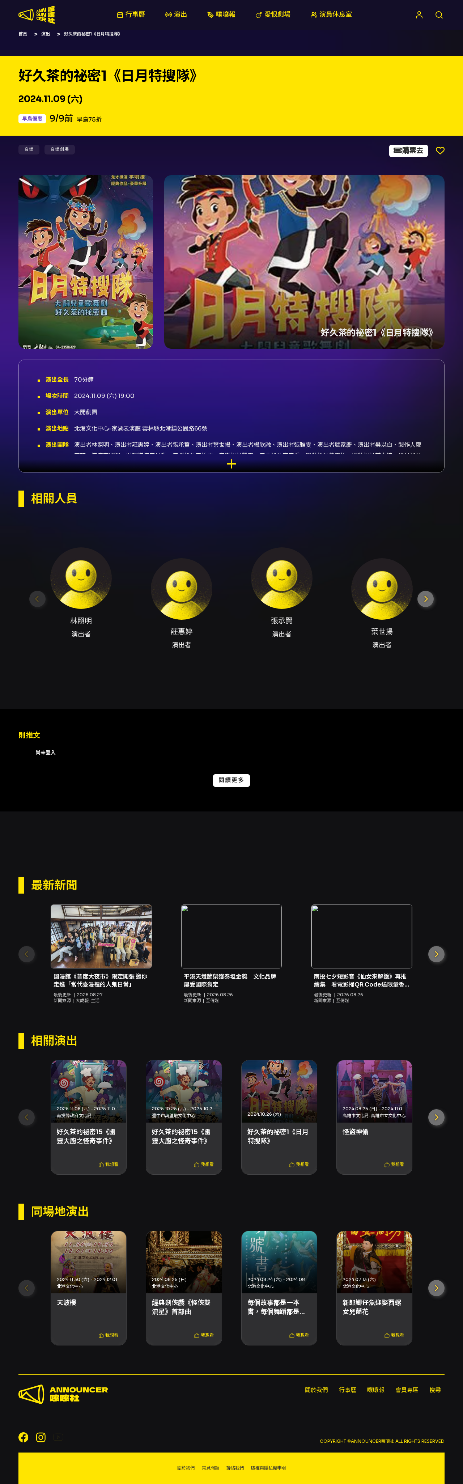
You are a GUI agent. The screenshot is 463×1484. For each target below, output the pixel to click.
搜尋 (435, 1390)
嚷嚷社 (36, 15)
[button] (425, 599)
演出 (45, 34)
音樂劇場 (59, 149)
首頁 (22, 34)
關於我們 (316, 1390)
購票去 (413, 150)
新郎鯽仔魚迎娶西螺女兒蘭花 (372, 1307)
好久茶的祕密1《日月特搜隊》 (278, 1136)
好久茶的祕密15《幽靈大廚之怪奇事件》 (86, 1136)
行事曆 (347, 1390)
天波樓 (66, 1303)
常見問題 (210, 1468)
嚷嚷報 (376, 1390)
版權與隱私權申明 (268, 1468)
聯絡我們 (235, 1468)
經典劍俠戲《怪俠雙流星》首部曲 (181, 1307)
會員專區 (407, 1390)
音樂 (29, 149)
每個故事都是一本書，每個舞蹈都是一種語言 (276, 1307)
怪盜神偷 (356, 1132)
